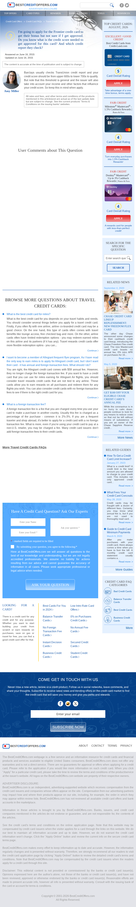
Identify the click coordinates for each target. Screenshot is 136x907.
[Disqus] (50, 198)
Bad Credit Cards (123, 591)
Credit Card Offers (14, 21)
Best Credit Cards (123, 610)
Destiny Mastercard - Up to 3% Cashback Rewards (118, 178)
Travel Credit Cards (54, 21)
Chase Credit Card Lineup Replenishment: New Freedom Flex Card (118, 323)
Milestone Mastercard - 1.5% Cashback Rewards (118, 108)
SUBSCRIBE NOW (68, 727)
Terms (112, 745)
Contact (97, 745)
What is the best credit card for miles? (28, 314)
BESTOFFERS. (27, 746)
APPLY (118, 83)
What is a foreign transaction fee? (26, 404)
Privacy (126, 745)
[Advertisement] (50, 125)
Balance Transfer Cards (123, 600)
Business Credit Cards (122, 619)
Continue (92, 350)
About (83, 745)
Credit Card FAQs (34, 21)
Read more (125, 358)
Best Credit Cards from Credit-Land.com (118, 44)
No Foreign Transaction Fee (52, 631)
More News (125, 437)
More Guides (124, 569)
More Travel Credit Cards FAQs (24, 447)
